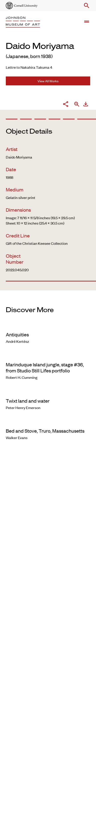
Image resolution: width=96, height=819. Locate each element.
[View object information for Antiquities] (48, 325)
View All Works (48, 80)
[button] (85, 5)
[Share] (65, 104)
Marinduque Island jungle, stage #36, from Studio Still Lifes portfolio (45, 367)
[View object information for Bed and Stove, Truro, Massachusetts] (48, 421)
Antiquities (17, 334)
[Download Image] (85, 105)
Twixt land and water (28, 400)
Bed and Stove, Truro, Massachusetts (45, 431)
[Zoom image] (76, 104)
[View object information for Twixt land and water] (48, 391)
